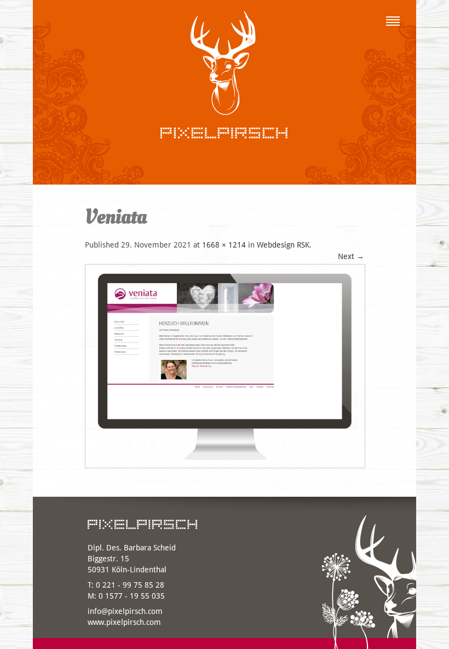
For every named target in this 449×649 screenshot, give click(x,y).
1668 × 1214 (224, 244)
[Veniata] (225, 471)
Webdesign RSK (283, 244)
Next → (351, 256)
